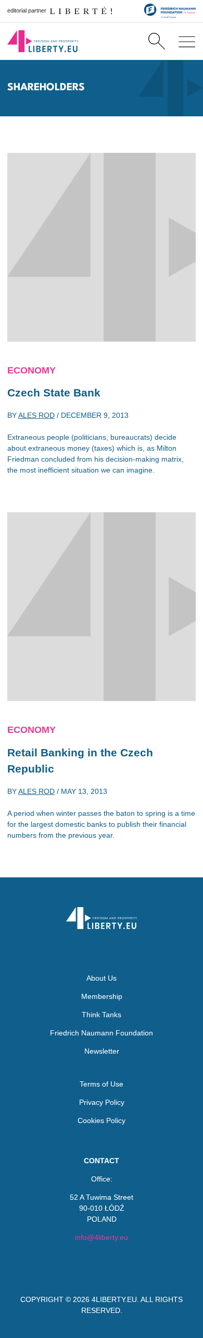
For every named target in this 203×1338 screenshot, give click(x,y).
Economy (31, 370)
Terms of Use (101, 1084)
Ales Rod (36, 415)
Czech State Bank (53, 393)
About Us (101, 978)
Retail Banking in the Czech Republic (80, 760)
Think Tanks (101, 1014)
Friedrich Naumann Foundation (101, 1033)
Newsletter (101, 1051)
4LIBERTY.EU (114, 1299)
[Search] (156, 41)
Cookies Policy (101, 1120)
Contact (101, 1160)
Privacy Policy (101, 1102)
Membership (101, 996)
